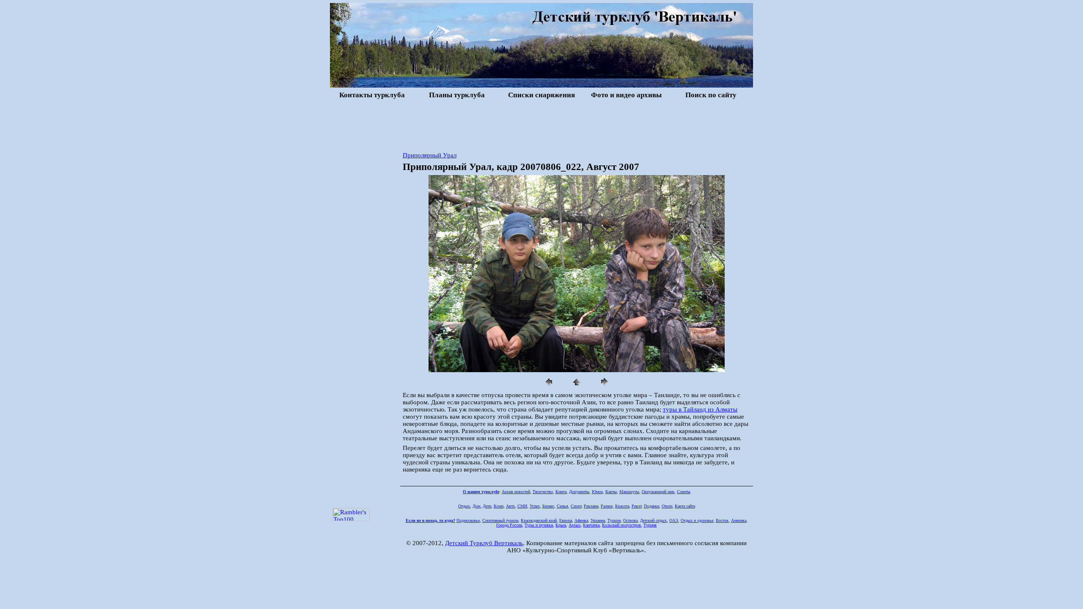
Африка (581, 520)
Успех (535, 506)
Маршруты (629, 491)
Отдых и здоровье (697, 520)
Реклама (591, 506)
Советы (683, 491)
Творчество (543, 491)
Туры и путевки (539, 525)
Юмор (597, 491)
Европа (565, 520)
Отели (667, 506)
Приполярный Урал (429, 155)
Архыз (574, 525)
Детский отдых (653, 520)
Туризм (614, 520)
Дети (487, 506)
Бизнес (548, 506)
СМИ (522, 506)
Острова (630, 520)
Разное (607, 506)
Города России (509, 525)
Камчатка (591, 525)
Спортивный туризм (500, 520)
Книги (560, 491)
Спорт (576, 506)
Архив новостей (516, 491)
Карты (611, 491)
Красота (622, 506)
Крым (560, 525)
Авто (510, 506)
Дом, (477, 506)
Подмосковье (468, 520)
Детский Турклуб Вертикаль (484, 543)
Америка (738, 520)
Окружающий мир (658, 491)
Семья (562, 506)
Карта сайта (685, 506)
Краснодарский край (539, 520)
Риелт (636, 506)
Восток (722, 520)
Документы (579, 491)
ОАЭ (673, 520)
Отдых (464, 506)
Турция (650, 525)
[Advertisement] (541, 124)
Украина (598, 520)
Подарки (651, 506)
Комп (498, 506)
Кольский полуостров (621, 525)
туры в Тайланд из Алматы (700, 409)
